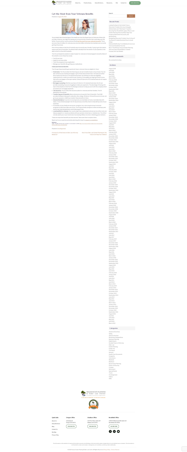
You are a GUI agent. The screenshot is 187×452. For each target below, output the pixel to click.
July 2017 (111, 233)
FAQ (117, 3)
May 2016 (111, 252)
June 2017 (111, 235)
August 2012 (112, 314)
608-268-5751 (135, 3)
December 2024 (113, 98)
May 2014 (111, 280)
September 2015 (113, 263)
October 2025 (113, 87)
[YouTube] (118, 431)
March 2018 (112, 222)
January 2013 (112, 304)
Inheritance (112, 358)
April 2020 (112, 177)
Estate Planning (113, 346)
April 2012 (111, 321)
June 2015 (111, 267)
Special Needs (113, 371)
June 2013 (111, 297)
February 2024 (113, 113)
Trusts (110, 373)
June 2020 (111, 175)
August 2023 (112, 123)
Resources (109, 3)
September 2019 (113, 190)
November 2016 (113, 244)
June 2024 (112, 106)
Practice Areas (87, 3)
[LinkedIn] (114, 431)
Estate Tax (112, 348)
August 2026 (112, 68)
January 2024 (112, 115)
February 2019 (113, 203)
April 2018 (111, 220)
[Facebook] (110, 431)
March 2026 (112, 78)
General (111, 352)
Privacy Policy (55, 435)
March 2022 (112, 151)
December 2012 (113, 306)
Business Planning (114, 339)
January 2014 (112, 287)
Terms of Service (115, 449)
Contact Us (123, 3)
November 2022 (113, 138)
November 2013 (113, 291)
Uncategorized (61, 128)
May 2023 (111, 126)
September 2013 (113, 295)
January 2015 (112, 274)
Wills (110, 378)
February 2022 (113, 153)
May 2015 (111, 269)
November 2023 (113, 119)
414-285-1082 (113, 426)
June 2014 (111, 278)
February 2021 (113, 169)
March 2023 (112, 130)
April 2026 (112, 76)
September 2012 (113, 312)
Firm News (112, 350)
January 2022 (112, 155)
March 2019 (112, 201)
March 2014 (112, 284)
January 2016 (112, 257)
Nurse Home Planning (115, 363)
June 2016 (111, 250)
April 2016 (111, 254)
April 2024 (112, 110)
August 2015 (112, 265)
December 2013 (113, 289)
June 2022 (111, 147)
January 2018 (112, 226)
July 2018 (111, 216)
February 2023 (113, 132)
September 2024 (113, 100)
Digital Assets (112, 341)
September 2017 (113, 231)
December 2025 (113, 83)
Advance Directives (114, 331)
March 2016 (112, 256)
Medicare (111, 361)
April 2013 (111, 301)
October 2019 (113, 188)
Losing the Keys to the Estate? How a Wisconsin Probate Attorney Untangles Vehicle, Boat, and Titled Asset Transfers (120, 27)
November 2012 (113, 308)
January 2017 (112, 241)
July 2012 (111, 316)
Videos (111, 376)
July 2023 (111, 125)
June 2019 (111, 196)
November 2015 (113, 261)
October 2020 (113, 171)
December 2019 (113, 184)
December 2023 (113, 117)
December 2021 (113, 156)
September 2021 (113, 162)
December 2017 (113, 228)
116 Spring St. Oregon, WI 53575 (71, 421)
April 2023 (112, 128)
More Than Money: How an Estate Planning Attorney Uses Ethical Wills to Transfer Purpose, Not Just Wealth (121, 49)
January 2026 (112, 81)
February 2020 (113, 181)
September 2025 (113, 89)
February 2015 (113, 272)
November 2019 (113, 186)
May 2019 (111, 198)
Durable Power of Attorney (116, 343)
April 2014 (112, 282)
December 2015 (113, 259)
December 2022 (113, 136)
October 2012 (112, 310)
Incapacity (112, 356)
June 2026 (111, 72)
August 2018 (112, 214)
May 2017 (111, 237)
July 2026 (111, 70)
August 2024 (112, 102)
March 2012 (112, 323)
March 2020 (112, 179)
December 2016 (113, 243)
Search (111, 13)
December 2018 (113, 207)
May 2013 (111, 299)
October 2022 (113, 140)
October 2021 (112, 160)
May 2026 (111, 74)
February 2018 (113, 224)
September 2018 (113, 213)
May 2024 (111, 108)
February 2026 (113, 80)
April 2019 (111, 199)
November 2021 (113, 158)
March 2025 (112, 93)
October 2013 (113, 293)
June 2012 (111, 317)
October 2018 (113, 211)
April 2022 (111, 149)
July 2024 (111, 104)
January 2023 (112, 134)
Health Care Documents (115, 354)
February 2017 (113, 239)
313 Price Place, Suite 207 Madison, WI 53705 (94, 421)
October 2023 (113, 121)
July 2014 (111, 276)
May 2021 (111, 168)
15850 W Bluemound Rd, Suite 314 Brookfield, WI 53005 (117, 421)
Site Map (54, 432)
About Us (77, 3)
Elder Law (111, 345)
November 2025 (113, 85)
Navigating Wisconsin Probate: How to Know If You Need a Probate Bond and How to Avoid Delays (122, 40)
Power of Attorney (114, 365)
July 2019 (111, 194)
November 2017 (113, 229)
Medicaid (111, 360)
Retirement (112, 369)
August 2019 (112, 192)
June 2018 (111, 218)
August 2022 (112, 143)
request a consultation (91, 120)
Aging (110, 333)
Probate (111, 367)
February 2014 (113, 286)
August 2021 (112, 164)
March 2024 (112, 111)
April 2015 (111, 271)
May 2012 (111, 319)
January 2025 (112, 96)
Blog (53, 426)
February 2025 (113, 95)
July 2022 (111, 145)
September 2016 (113, 246)
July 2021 (111, 166)
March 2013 (112, 302)
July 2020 (111, 173)
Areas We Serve (99, 3)
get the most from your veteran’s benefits (89, 41)
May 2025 (111, 91)
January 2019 (112, 205)
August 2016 (112, 248)
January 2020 (112, 183)
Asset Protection (113, 335)
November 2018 (113, 209)
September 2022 (113, 141)
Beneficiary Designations (116, 337)
